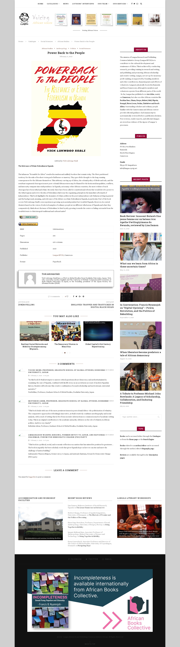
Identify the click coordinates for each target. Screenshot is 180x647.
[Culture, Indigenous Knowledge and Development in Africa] (34, 331)
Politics (73, 48)
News (66, 4)
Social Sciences (47, 41)
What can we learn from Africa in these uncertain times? (139, 265)
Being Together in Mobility (90, 534)
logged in (32, 474)
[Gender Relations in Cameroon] (66, 331)
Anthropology (61, 48)
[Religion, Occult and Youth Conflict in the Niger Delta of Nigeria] (98, 331)
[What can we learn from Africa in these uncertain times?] (141, 247)
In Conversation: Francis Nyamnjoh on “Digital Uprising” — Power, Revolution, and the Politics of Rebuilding (140, 309)
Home (40, 4)
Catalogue (52, 4)
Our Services (119, 4)
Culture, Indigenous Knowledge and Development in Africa (34, 345)
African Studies (63, 41)
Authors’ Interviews (83, 4)
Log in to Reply (108, 367)
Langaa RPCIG (58, 255)
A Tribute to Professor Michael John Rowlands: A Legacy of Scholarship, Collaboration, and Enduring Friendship (140, 398)
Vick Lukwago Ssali (70, 161)
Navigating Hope (84, 543)
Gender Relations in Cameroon (66, 344)
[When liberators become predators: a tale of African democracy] (141, 335)
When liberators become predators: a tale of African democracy (140, 354)
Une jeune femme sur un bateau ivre (91, 505)
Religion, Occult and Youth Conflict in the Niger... (98, 345)
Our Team (103, 4)
